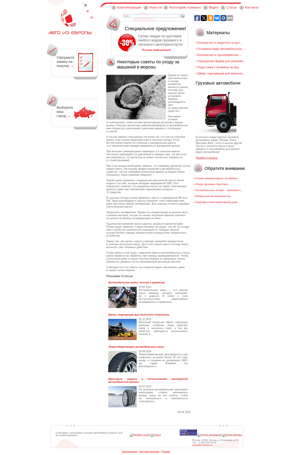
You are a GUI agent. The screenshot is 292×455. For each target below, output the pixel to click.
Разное (166, 451)
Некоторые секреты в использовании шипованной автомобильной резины (148, 380)
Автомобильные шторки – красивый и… (219, 190)
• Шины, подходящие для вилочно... (220, 73)
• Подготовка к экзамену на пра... (218, 67)
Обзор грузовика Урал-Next (211, 184)
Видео (213, 7)
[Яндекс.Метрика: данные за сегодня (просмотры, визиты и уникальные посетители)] (232, 435)
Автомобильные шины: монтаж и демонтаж (136, 282)
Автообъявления (149, 451)
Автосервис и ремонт (185, 7)
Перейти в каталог (207, 157)
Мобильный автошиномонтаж (213, 196)
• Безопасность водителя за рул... (219, 42)
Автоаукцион (129, 451)
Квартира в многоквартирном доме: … (218, 202)
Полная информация (156, 49)
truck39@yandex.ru (202, 445)
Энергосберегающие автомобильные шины (136, 346)
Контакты (252, 7)
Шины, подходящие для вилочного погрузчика (138, 314)
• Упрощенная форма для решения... (220, 61)
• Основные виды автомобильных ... (220, 48)
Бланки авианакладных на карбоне (216, 178)
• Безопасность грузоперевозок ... (219, 55)
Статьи (231, 7)
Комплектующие (129, 7)
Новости (155, 7)
